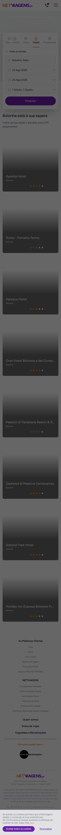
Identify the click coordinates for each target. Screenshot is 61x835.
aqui (32, 822)
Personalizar (46, 828)
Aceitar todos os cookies (18, 828)
